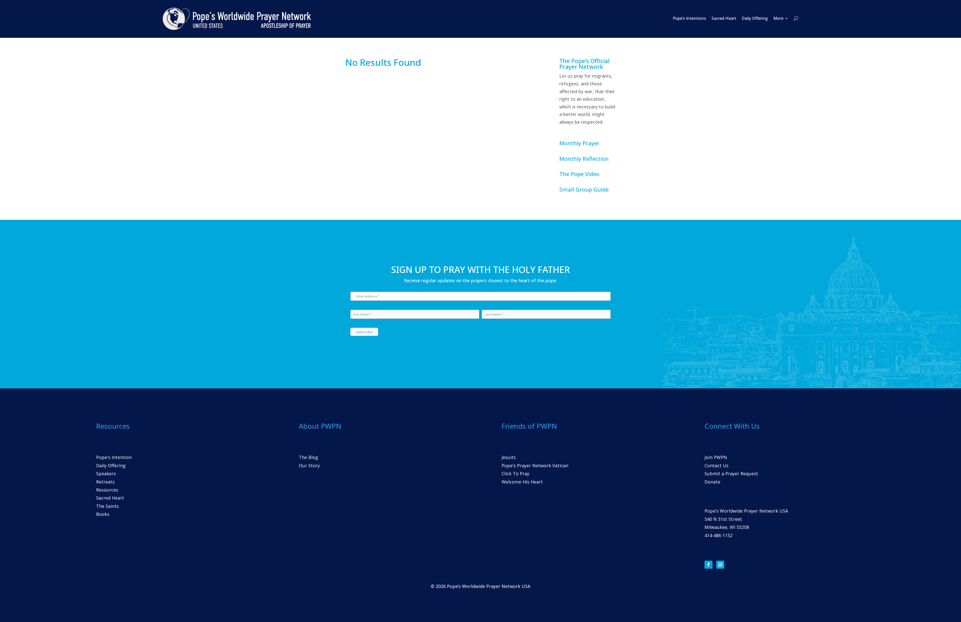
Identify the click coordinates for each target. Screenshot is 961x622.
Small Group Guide (584, 189)
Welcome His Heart (522, 482)
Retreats (105, 482)
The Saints (107, 506)
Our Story (309, 465)
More (778, 18)
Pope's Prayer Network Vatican (535, 465)
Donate (712, 482)
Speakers (106, 474)
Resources (107, 490)
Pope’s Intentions (689, 18)
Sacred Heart (723, 18)
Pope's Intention (114, 457)
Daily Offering (755, 18)
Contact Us (716, 465)
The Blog (308, 457)
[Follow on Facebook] (708, 565)
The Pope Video (579, 174)
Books (102, 514)
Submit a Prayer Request (731, 474)
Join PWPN (715, 457)
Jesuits (509, 457)
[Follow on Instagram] (720, 565)
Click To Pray (515, 474)
